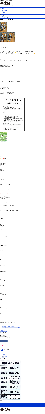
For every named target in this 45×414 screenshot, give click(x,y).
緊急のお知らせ (5, 356)
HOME (2, 15)
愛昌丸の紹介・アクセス (4, 403)
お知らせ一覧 (3, 354)
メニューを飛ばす (2, 8)
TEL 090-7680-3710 (2, 335)
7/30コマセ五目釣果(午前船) (3, 331)
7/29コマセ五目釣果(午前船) (3, 330)
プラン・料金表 (3, 404)
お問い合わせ (3, 406)
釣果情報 (3, 16)
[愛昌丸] (5, 4)
